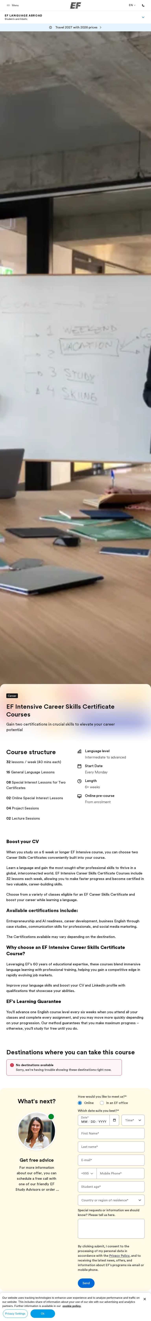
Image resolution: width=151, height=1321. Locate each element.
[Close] (144, 1299)
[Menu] (143, 17)
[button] (13, 5)
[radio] (86, 1103)
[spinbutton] (84, 1121)
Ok (42, 1313)
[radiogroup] (111, 1104)
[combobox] (133, 1120)
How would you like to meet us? (102, 1096)
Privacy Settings (15, 1313)
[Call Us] (143, 5)
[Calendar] (114, 1120)
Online (89, 1103)
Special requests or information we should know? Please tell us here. (108, 1213)
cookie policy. (72, 1305)
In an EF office (117, 1103)
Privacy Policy (119, 1256)
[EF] (75, 5)
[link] (23, 17)
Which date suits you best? (98, 1111)
